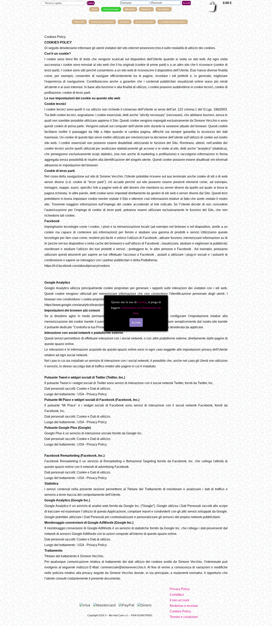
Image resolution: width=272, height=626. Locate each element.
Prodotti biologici (111, 9)
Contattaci (177, 594)
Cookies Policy (180, 611)
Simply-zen (146, 9)
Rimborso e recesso (184, 605)
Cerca (90, 3)
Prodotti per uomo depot (102, 22)
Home (94, 9)
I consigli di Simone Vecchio (172, 22)
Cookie (141, 302)
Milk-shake (130, 9)
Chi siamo (124, 22)
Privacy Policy (180, 589)
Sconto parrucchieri (144, 22)
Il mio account (179, 600)
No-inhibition (163, 9)
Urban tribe (79, 22)
